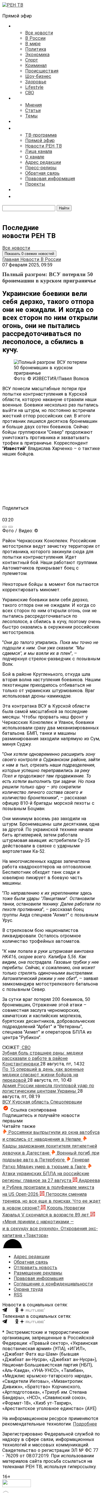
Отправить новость (35, 1267)
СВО (29, 92)
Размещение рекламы (38, 1273)
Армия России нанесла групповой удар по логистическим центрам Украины (48, 1088)
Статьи (33, 110)
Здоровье (35, 82)
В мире (33, 43)
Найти (64, 208)
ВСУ (7, 1102)
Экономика (37, 54)
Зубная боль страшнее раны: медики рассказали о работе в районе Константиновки (42, 1058)
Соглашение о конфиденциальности (53, 1284)
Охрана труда (28, 1289)
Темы (31, 116)
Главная (11, 259)
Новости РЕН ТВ (43, 146)
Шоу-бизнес (38, 76)
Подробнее (85, 1424)
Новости (30, 259)
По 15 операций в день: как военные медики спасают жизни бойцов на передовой (43, 1075)
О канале (34, 157)
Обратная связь (42, 173)
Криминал (36, 65)
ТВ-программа (41, 135)
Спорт (31, 60)
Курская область (31, 1102)
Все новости (39, 33)
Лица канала (38, 151)
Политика (35, 49)
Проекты (35, 184)
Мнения (33, 105)
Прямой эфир (40, 140)
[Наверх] (5, 1491)
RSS (18, 1294)
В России (35, 38)
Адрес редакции (43, 162)
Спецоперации (66, 1102)
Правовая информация (50, 178)
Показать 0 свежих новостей (29, 254)
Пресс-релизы (41, 167)
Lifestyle (34, 87)
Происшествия (41, 71)
